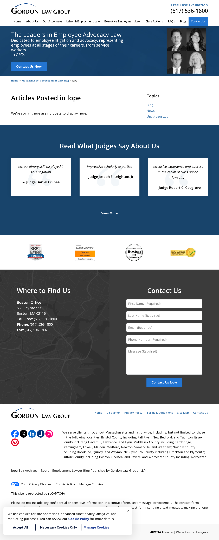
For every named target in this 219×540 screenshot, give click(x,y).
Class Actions (154, 21)
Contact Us (198, 21)
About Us (32, 21)
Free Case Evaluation (189, 5)
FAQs (171, 21)
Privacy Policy (133, 413)
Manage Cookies (91, 484)
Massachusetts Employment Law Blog (45, 80)
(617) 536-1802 (36, 330)
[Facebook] (15, 434)
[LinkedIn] (32, 434)
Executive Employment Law (122, 21)
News (151, 111)
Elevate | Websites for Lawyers (179, 532)
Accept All (20, 527)
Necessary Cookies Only (58, 527)
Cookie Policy (65, 484)
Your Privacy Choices (36, 484)
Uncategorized (157, 116)
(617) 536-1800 (189, 10)
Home (17, 21)
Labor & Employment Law (83, 21)
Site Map (183, 413)
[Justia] (40, 434)
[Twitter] (23, 434)
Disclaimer (113, 413)
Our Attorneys (52, 21)
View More (109, 213)
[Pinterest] (15, 442)
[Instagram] (49, 434)
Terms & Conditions (160, 413)
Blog (183, 21)
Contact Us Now (29, 66)
